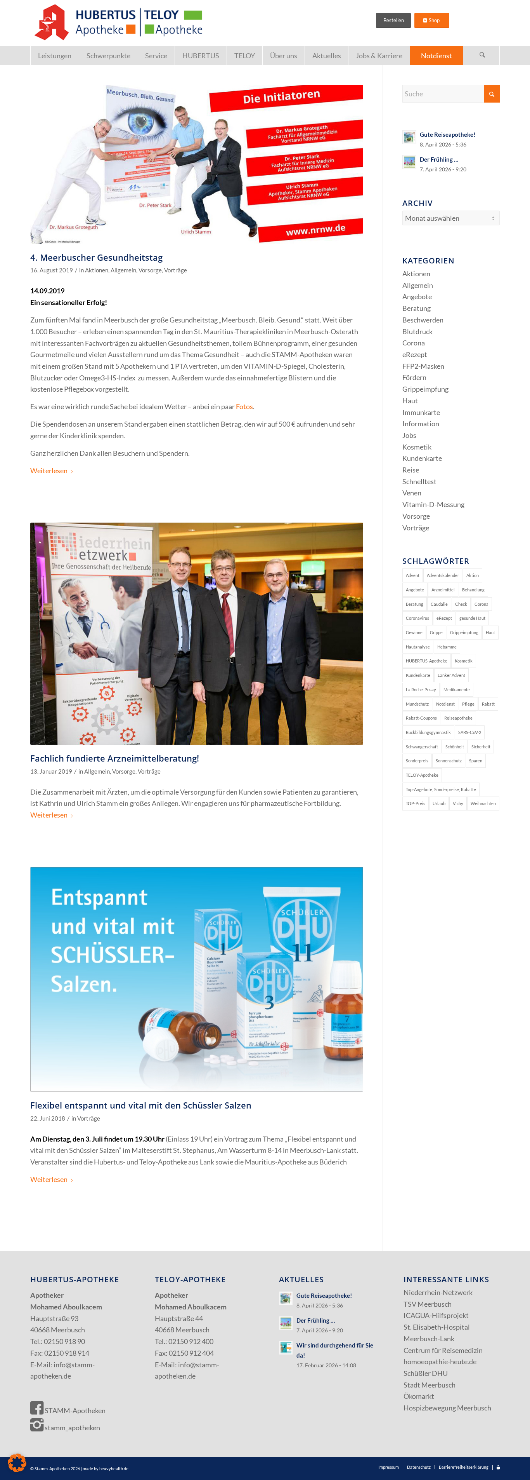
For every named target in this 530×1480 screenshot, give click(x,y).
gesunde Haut (472, 618)
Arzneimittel (443, 589)
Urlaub (439, 803)
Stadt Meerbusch (430, 1385)
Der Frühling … (439, 159)
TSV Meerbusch (428, 1304)
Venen (411, 492)
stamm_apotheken (71, 1427)
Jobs (409, 435)
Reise (410, 469)
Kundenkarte (422, 458)
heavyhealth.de (113, 1468)
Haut (410, 400)
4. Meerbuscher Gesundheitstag (96, 257)
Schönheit (454, 746)
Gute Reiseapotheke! (447, 134)
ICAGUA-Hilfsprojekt (436, 1315)
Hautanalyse (418, 646)
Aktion (472, 575)
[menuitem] (54, 55)
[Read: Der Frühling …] (409, 162)
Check (461, 604)
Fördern (414, 377)
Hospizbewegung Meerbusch (447, 1407)
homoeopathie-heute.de (440, 1361)
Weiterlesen (49, 470)
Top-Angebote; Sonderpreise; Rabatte (441, 789)
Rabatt (488, 703)
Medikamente (456, 689)
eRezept (414, 354)
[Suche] (482, 55)
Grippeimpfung (425, 389)
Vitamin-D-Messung (433, 504)
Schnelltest (419, 481)
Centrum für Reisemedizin (443, 1350)
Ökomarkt (419, 1396)
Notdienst (445, 703)
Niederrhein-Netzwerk (438, 1292)
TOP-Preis (415, 803)
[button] (17, 1463)
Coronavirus (417, 618)
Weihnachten (483, 803)
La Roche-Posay (421, 689)
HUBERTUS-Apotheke (426, 660)
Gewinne (414, 632)
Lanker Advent (451, 675)
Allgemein (123, 270)
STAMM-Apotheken (74, 1410)
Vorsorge (150, 270)
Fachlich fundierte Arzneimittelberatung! (114, 758)
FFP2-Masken (423, 366)
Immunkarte (421, 412)
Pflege (468, 703)
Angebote (417, 296)
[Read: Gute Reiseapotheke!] (409, 137)
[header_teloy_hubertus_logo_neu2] (116, 23)
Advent (412, 575)
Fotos (244, 406)
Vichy (458, 803)
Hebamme (447, 646)
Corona (413, 342)
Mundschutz (417, 703)
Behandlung (473, 589)
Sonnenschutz (449, 760)
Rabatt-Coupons (421, 717)
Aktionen (96, 270)
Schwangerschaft (422, 746)
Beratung (416, 308)
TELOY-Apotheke (422, 774)
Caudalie (439, 604)
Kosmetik (416, 447)
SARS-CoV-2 (469, 732)
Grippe (436, 632)
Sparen (475, 760)
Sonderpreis (417, 760)
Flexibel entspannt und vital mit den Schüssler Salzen (140, 1105)
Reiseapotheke (458, 717)
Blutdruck (417, 331)
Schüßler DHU (426, 1373)
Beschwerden (422, 320)
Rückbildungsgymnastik (428, 732)
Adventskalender (443, 575)
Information (420, 423)
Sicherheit (480, 746)
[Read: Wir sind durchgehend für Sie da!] (286, 1348)
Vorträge (175, 270)
